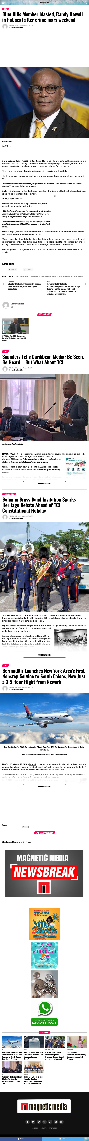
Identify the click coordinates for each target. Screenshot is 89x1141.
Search (4, 825)
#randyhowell (35, 276)
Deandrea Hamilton (17, 27)
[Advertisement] (44, 49)
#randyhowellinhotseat (50, 276)
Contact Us (53, 1128)
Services (44, 1128)
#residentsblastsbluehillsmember (71, 276)
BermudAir (32, 764)
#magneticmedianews (22, 276)
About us (35, 1128)
